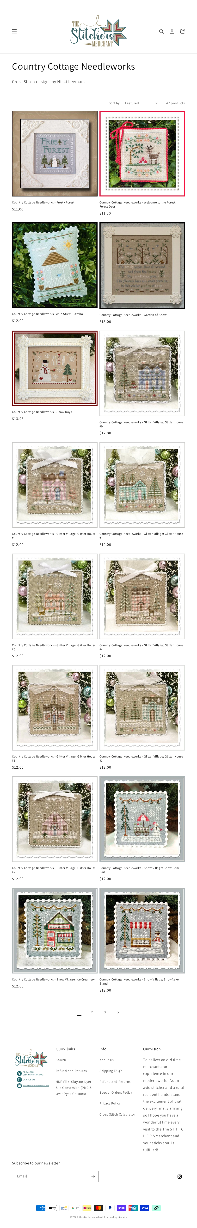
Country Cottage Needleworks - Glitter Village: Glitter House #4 (141, 647)
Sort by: (114, 103)
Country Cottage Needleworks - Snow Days (42, 412)
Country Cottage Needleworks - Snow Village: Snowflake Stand (139, 982)
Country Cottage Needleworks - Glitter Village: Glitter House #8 (54, 536)
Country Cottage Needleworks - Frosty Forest (43, 202)
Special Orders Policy (115, 1092)
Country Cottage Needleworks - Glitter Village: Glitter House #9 (141, 424)
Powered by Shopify (115, 1217)
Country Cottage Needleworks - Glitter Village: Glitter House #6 (54, 647)
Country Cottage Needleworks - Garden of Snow (132, 315)
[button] (14, 31)
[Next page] (118, 1012)
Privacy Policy (109, 1103)
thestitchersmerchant (91, 1217)
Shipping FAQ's (110, 1071)
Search (61, 1060)
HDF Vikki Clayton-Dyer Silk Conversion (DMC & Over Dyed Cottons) (74, 1087)
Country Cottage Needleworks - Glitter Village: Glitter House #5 (54, 759)
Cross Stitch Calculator (117, 1114)
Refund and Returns (71, 1071)
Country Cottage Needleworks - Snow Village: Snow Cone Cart (139, 870)
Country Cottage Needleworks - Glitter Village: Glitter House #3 (141, 759)
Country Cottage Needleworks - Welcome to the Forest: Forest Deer (137, 205)
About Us (106, 1060)
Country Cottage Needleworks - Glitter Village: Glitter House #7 (141, 536)
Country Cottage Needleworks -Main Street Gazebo (47, 314)
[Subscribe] (93, 1176)
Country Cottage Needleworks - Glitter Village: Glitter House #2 (54, 870)
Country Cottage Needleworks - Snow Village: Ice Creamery (53, 979)
